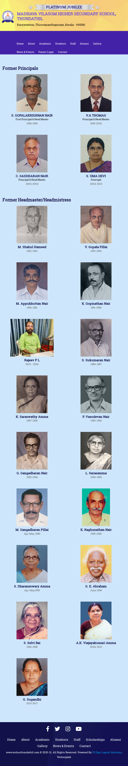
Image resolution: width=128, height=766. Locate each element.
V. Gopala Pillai (96, 247)
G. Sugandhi (32, 699)
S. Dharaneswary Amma (32, 586)
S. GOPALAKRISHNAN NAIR (32, 115)
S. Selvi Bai (32, 643)
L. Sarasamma (96, 473)
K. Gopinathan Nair (96, 303)
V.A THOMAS (96, 115)
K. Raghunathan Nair (96, 530)
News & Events (25, 52)
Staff (73, 43)
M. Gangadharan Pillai (32, 530)
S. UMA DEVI (96, 176)
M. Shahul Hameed (32, 247)
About (31, 43)
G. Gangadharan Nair (32, 473)
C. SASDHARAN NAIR (32, 176)
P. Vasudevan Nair (96, 417)
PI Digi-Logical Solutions (107, 752)
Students (60, 43)
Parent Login (46, 52)
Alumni (84, 43)
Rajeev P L (32, 360)
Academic (45, 43)
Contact (62, 52)
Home (20, 43)
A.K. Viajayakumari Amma (96, 643)
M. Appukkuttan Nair (32, 303)
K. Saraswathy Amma (32, 417)
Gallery (97, 43)
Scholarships (95, 740)
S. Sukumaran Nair (96, 360)
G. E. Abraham (96, 586)
